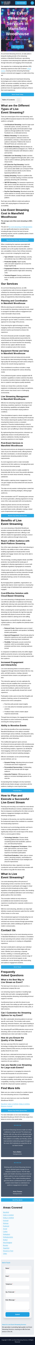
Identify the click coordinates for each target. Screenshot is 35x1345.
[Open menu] (32, 3)
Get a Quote (16, 47)
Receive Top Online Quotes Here (17, 515)
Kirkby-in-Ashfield (24, 1104)
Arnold (5, 1229)
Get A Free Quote (17, 1200)
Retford (5, 1240)
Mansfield (4, 1104)
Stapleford (6, 1248)
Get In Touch (17, 967)
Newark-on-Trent (8, 1251)
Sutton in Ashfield (13, 1104)
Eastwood (6, 1226)
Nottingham (6, 1234)
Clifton (5, 1253)
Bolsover (3, 1106)
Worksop (5, 1223)
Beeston (5, 1245)
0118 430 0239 (21, 3)
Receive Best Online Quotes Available (17, 240)
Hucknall (9, 1106)
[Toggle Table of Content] (17, 100)
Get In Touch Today (17, 94)
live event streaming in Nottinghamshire (20, 227)
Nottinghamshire (8, 1237)
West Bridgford (7, 1242)
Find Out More (17, 790)
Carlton (5, 1231)
